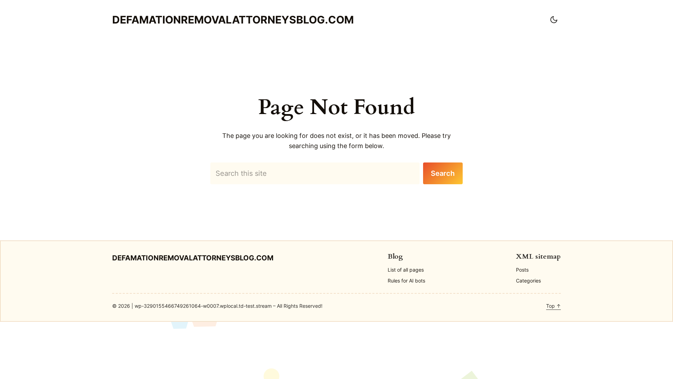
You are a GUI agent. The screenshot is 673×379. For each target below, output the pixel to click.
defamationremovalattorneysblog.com (233, 19)
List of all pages (406, 270)
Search (443, 173)
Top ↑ (553, 306)
